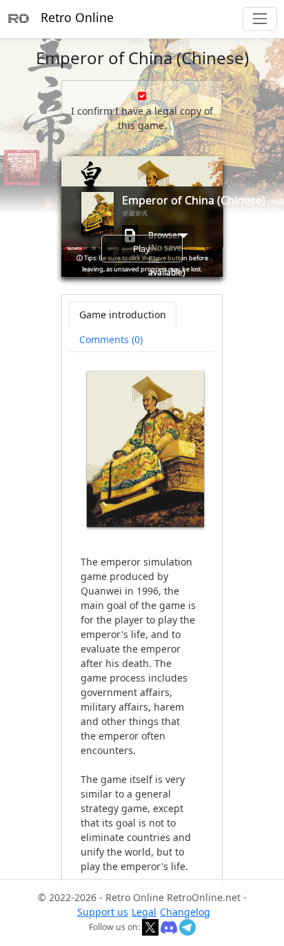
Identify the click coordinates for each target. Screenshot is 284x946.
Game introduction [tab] (122, 314)
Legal (144, 911)
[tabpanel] (142, 622)
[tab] (111, 339)
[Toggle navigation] (259, 19)
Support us (102, 911)
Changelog (185, 911)
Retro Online (77, 17)
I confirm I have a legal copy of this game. (142, 118)
